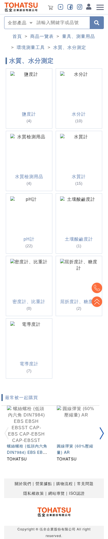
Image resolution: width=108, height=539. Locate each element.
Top (96, 301)
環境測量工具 (31, 47)
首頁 (17, 36)
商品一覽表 (42, 36)
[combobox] (61, 23)
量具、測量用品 (78, 36)
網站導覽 (56, 493)
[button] (101, 433)
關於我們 (23, 483)
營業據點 (43, 483)
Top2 (96, 287)
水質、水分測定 (69, 47)
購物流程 (64, 483)
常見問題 (85, 483)
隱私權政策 (33, 493)
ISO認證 (77, 493)
